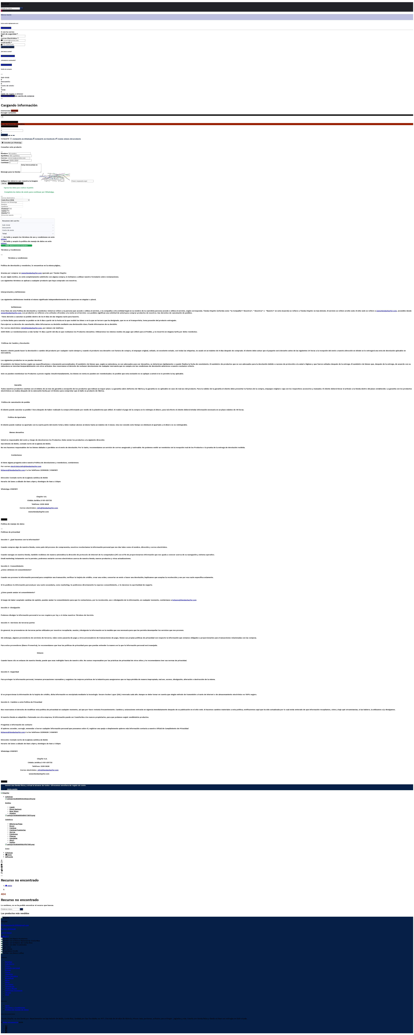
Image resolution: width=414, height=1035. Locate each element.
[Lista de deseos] (2, 863)
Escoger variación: (8, 113)
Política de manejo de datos (17, 1010)
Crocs (7, 848)
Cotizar (4, 135)
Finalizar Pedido (8, 96)
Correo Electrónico (10, 38)
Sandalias (13, 838)
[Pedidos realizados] (1, 865)
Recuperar (7, 65)
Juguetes (9, 974)
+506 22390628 (9, 929)
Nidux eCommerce (10, 1022)
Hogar (7, 972)
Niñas (7, 980)
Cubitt (12, 807)
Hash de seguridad (9, 34)
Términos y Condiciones (15, 1008)
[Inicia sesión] (1, 861)
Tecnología (9, 986)
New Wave (13, 811)
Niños (7, 982)
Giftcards (9, 857)
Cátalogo (9, 797)
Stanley (12, 813)
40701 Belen (6, 933)
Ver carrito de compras (24, 96)
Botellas (8, 803)
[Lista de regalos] (2, 867)
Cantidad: (5, 162)
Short (11, 840)
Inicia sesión (12, 789)
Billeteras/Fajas (15, 824)
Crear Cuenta (9, 56)
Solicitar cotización (16, 183)
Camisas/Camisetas (17, 830)
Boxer (11, 826)
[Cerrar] (2, 19)
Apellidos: (5, 156)
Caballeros (9, 819)
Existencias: (6, 111)
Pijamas (12, 836)
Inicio (9, 855)
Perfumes (9, 984)
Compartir (5, 139)
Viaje (7, 995)
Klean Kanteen (15, 809)
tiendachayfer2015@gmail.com (16, 925)
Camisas (12, 828)
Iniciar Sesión (8, 47)
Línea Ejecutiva (11, 976)
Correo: (4, 158)
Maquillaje (9, 978)
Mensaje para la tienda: (10, 172)
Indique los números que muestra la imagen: (19, 181)
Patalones (13, 834)
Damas (8, 970)
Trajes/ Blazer (11, 989)
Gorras (12, 832)
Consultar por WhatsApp (12, 142)
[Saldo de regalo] (2, 869)
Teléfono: (5, 160)
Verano (8, 993)
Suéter (12, 842)
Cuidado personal (12, 968)
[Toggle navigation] (2, 875)
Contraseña (6, 43)
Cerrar (4, 183)
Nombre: (4, 153)
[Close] (2, 74)
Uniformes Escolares (13, 991)
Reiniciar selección (10, 122)
